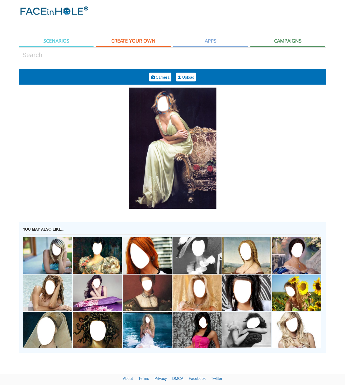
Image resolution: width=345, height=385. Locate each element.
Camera (162, 77)
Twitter (216, 378)
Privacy (160, 378)
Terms (143, 378)
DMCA (177, 378)
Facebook (197, 378)
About (128, 378)
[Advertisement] (228, 17)
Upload (187, 77)
